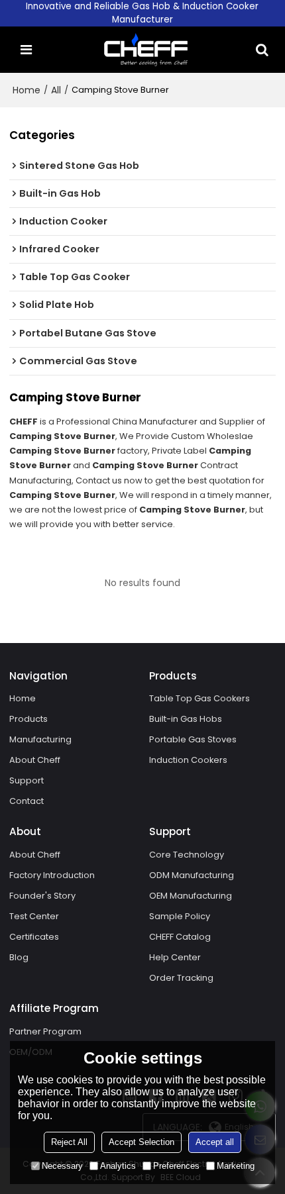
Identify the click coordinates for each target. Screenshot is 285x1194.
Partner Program (45, 1031)
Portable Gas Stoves (193, 739)
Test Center (34, 916)
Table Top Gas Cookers (199, 698)
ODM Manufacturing (191, 875)
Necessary (62, 1166)
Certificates (34, 936)
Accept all (215, 1142)
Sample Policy (179, 916)
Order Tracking (181, 977)
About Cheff (34, 760)
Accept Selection (141, 1142)
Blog (18, 957)
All (56, 90)
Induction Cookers (188, 760)
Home (26, 90)
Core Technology (186, 854)
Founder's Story (42, 895)
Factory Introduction (52, 875)
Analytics (118, 1166)
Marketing (236, 1166)
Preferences (176, 1166)
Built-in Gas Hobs (185, 719)
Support (26, 780)
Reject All (69, 1142)
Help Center (175, 957)
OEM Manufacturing (190, 895)
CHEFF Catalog (180, 936)
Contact (26, 801)
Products (28, 719)
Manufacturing (40, 739)
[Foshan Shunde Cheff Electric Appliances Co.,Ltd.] (145, 49)
